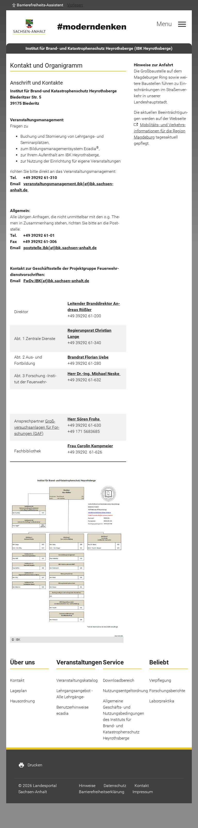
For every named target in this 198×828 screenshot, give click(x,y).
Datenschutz (115, 785)
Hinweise (87, 785)
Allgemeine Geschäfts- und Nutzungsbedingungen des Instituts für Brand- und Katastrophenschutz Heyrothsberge (123, 720)
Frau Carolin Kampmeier (90, 445)
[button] (37, 5)
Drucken (30, 765)
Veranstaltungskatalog (77, 680)
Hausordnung (22, 701)
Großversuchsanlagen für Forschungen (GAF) (36, 427)
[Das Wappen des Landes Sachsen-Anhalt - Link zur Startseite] (29, 27)
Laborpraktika (161, 701)
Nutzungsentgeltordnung (125, 690)
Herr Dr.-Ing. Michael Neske (94, 373)
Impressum (143, 791)
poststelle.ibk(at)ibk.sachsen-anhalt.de (60, 247)
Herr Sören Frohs (84, 419)
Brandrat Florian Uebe (88, 357)
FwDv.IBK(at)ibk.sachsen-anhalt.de (56, 280)
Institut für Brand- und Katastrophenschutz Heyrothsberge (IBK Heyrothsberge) (99, 48)
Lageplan (18, 690)
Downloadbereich (118, 680)
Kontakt (17, 680)
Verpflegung (160, 680)
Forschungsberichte (167, 690)
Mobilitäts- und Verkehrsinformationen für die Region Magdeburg (160, 131)
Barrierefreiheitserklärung (101, 791)
